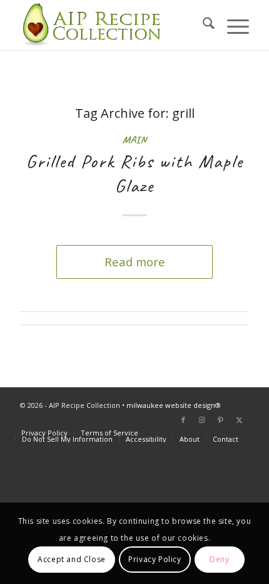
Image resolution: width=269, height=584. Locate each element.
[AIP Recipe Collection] (111, 25)
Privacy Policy (154, 559)
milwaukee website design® (173, 405)
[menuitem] (202, 25)
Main (134, 139)
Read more (134, 261)
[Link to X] (239, 419)
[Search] (202, 25)
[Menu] (232, 25)
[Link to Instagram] (202, 419)
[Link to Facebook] (183, 419)
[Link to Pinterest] (220, 419)
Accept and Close (72, 559)
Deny (219, 559)
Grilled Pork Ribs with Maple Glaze (134, 173)
